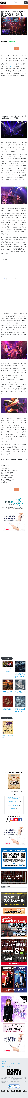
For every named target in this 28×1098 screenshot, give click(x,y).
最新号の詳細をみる (13, 798)
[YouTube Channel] (16, 819)
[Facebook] (20, 819)
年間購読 (4, 1063)
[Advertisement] (14, 97)
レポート (12, 66)
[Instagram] (12, 819)
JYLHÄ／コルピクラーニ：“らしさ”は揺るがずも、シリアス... (8, 693)
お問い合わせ (4, 1061)
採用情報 (18, 1063)
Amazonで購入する (13, 805)
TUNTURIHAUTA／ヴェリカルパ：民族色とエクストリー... (20, 709)
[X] (8, 819)
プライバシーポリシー (6, 1066)
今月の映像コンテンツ (13, 801)
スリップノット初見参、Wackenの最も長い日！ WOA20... (7, 670)
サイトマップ (11, 1063)
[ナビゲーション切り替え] (2, 7)
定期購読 (13, 808)
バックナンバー (13, 812)
